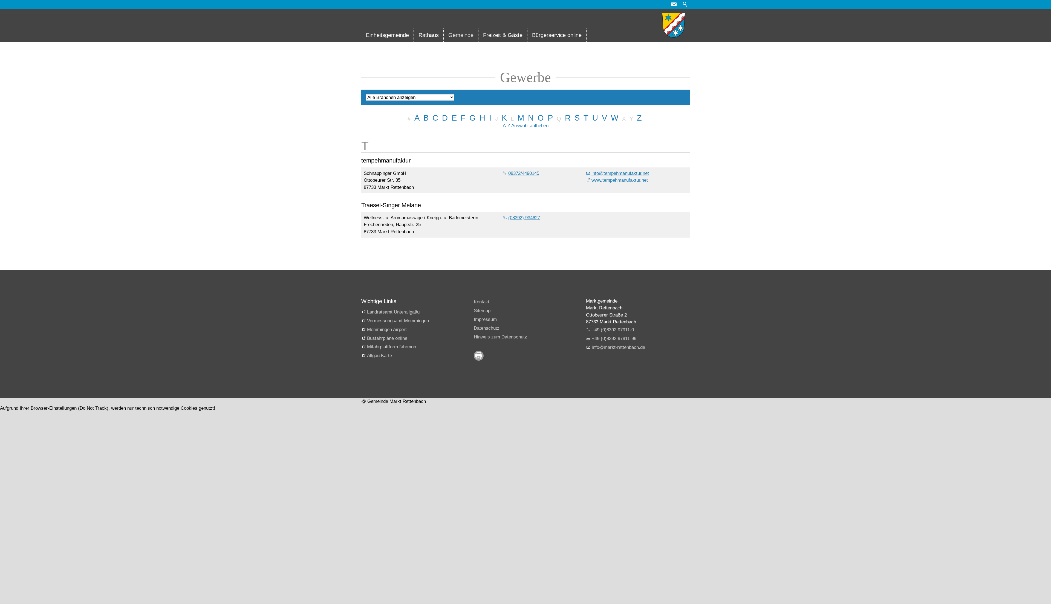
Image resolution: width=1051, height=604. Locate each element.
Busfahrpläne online (387, 338)
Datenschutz (486, 328)
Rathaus (428, 35)
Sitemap (482, 310)
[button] (673, 4)
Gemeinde (460, 35)
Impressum (485, 319)
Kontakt (481, 301)
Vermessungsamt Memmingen (398, 320)
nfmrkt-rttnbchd (618, 347)
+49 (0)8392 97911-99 (614, 338)
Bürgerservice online (557, 35)
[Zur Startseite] (673, 25)
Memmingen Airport (387, 329)
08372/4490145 (523, 173)
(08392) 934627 (524, 217)
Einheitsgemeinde (387, 35)
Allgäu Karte (379, 355)
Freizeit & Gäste (502, 35)
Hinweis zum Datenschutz (500, 337)
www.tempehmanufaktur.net (619, 180)
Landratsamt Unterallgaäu (393, 312)
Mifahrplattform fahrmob (391, 346)
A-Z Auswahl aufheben (525, 125)
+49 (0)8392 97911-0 (613, 329)
